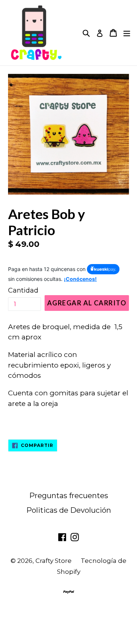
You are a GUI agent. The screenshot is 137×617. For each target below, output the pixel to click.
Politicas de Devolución (68, 510)
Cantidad (23, 290)
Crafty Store (53, 560)
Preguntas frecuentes (68, 495)
